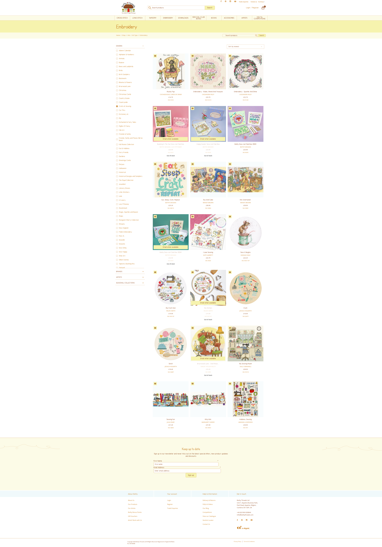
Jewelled (122, 184)
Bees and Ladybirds (126, 66)
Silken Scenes (124, 260)
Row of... (122, 236)
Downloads (183, 18)
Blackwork (122, 78)
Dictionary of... (124, 114)
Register (170, 504)
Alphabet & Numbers (126, 54)
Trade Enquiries (172, 508)
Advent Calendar (125, 51)
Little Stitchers (124, 192)
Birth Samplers (124, 74)
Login (169, 500)
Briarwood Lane (125, 86)
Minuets (122, 224)
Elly (120, 118)
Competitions (207, 512)
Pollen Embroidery (125, 232)
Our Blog (206, 508)
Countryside (123, 102)
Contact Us (206, 524)
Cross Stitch (122, 18)
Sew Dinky (123, 248)
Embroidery (168, 18)
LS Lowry (122, 200)
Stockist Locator (208, 520)
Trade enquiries (243, 2)
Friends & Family (125, 134)
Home (118, 35)
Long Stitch (138, 18)
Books (214, 18)
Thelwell (122, 268)
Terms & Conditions (249, 541)
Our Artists (131, 508)
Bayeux (121, 62)
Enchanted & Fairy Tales (127, 122)
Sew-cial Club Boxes (198, 18)
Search (209, 8)
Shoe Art (122, 256)
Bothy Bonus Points (135, 512)
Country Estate (124, 98)
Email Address (187, 467)
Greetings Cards (125, 160)
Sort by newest (234, 46)
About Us (131, 500)
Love (120, 196)
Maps (121, 216)
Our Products (132, 504)
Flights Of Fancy (124, 126)
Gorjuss (121, 164)
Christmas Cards (125, 94)
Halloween (122, 168)
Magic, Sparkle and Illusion (128, 212)
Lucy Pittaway (124, 204)
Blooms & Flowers (125, 82)
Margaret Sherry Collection (129, 220)
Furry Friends (123, 152)
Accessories (229, 18)
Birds (121, 70)
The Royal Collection (126, 180)
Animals (122, 58)
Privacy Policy (237, 541)
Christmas (122, 90)
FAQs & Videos (208, 504)
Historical (122, 172)
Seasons (122, 244)
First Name (186, 461)
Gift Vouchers (132, 516)
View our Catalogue (209, 516)
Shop (124, 35)
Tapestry (152, 18)
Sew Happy (123, 252)
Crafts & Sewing (125, 106)
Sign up (191, 475)
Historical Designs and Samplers (130, 176)
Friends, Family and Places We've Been (131, 139)
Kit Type (135, 35)
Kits (129, 35)
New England (123, 228)
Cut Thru (122, 110)
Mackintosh (123, 208)
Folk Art (122, 130)
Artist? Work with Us (135, 520)
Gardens (122, 156)
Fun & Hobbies (124, 148)
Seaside (122, 240)
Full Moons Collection (126, 144)
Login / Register (252, 8)
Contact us (254, 2)
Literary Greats (124, 188)
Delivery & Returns (209, 500)
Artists (244, 18)
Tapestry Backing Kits (127, 264)
